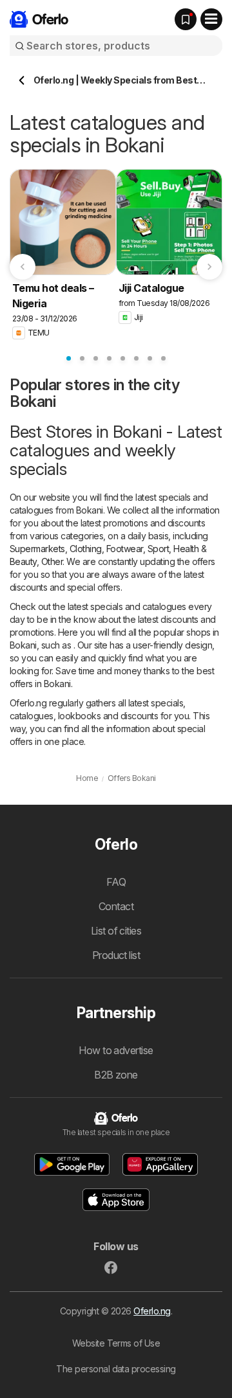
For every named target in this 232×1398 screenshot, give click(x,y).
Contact (116, 906)
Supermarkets (37, 548)
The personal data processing (116, 1368)
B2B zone (116, 1074)
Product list (116, 955)
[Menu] (211, 19)
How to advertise (116, 1050)
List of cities (116, 930)
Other (52, 561)
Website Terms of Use (116, 1343)
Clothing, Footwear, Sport (119, 548)
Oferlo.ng (151, 1310)
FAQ (116, 881)
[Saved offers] (186, 19)
